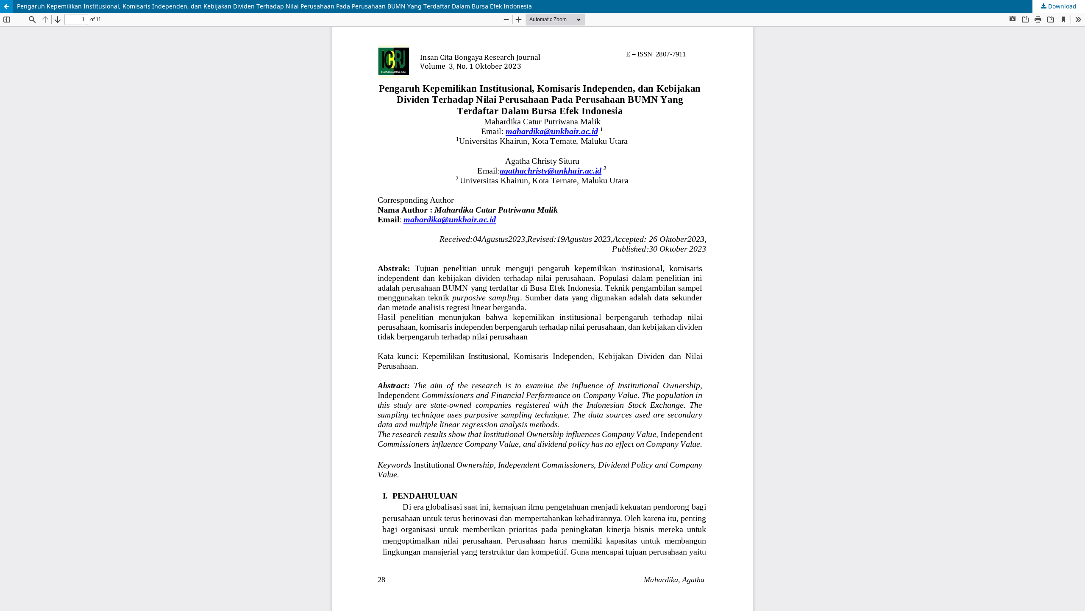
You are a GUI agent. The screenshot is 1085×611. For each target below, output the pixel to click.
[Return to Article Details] (6, 6)
